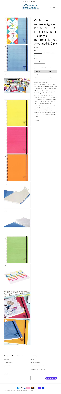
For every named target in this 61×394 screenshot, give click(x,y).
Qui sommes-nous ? (8, 362)
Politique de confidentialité (37, 366)
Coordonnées (7, 366)
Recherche (6, 359)
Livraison (33, 359)
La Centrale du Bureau (11, 390)
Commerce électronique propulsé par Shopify (24, 390)
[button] (3, 7)
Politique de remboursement (38, 369)
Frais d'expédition (38, 52)
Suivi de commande (35, 362)
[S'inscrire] (28, 378)
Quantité (36, 58)
